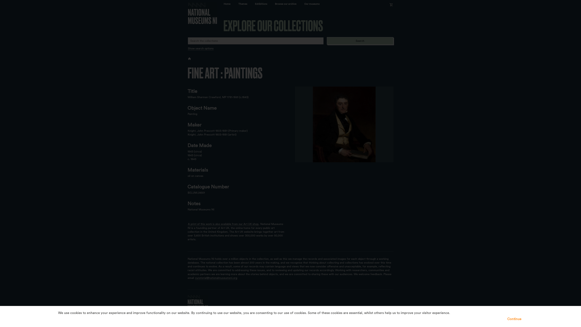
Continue (514, 319)
